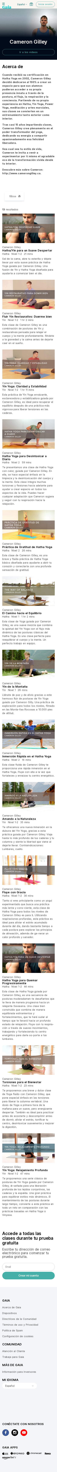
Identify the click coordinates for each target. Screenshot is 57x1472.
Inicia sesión (45, 4)
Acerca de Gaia (11, 1307)
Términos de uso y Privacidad (20, 1324)
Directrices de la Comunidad (19, 1318)
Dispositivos (9, 1313)
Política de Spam (12, 1330)
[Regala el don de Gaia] (31, 4)
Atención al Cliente (13, 1351)
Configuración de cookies (17, 1336)
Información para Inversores (19, 1371)
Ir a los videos (28, 52)
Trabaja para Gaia (13, 1356)
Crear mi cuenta (28, 1275)
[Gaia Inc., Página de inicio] (6, 7)
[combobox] (19, 1386)
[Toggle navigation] (3, 3)
